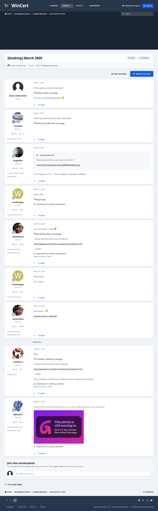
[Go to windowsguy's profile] (18, 193)
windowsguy (18, 202)
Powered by (142, 507)
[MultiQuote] (34, 105)
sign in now (58, 466)
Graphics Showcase (49, 65)
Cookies (42, 507)
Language (9, 507)
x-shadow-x (18, 362)
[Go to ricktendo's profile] (18, 117)
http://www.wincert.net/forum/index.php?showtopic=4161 (58, 244)
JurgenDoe (18, 160)
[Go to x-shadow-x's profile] (18, 353)
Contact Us (33, 507)
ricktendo (18, 126)
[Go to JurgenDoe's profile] (18, 152)
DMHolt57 (18, 414)
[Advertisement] (79, 33)
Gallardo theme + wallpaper (45, 316)
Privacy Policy (21, 507)
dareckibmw (18, 237)
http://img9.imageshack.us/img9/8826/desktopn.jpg (58, 165)
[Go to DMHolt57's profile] (18, 406)
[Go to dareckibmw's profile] (18, 228)
